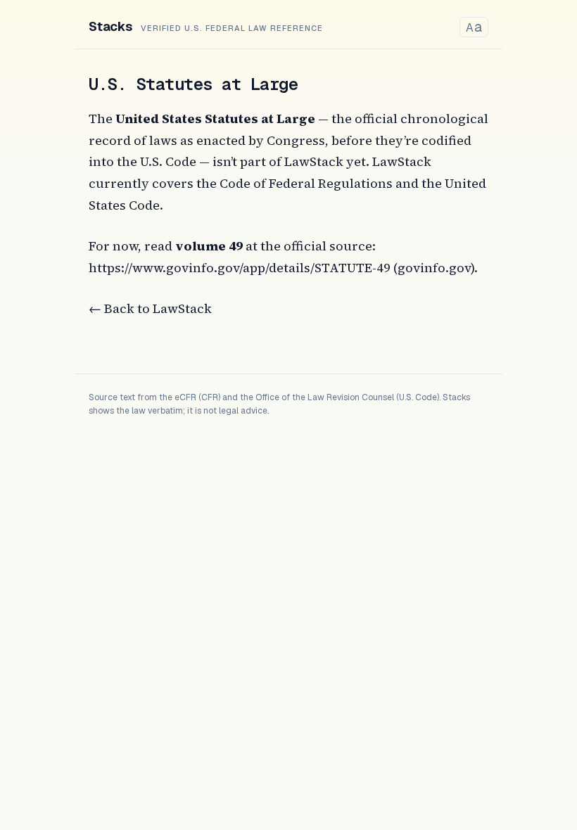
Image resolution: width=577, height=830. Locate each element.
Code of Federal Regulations (306, 183)
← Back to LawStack (150, 308)
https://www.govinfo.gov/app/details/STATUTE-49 (240, 267)
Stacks (110, 26)
